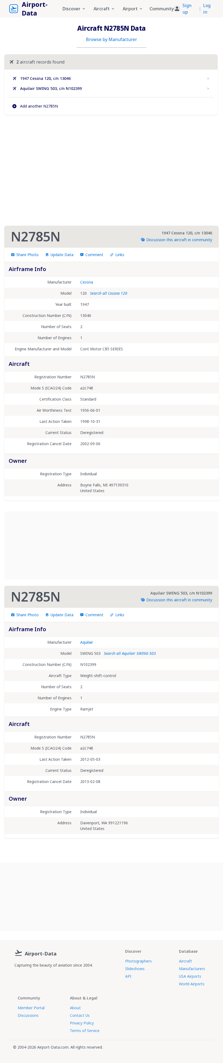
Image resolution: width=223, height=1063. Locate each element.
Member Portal (31, 1007)
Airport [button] (130, 9)
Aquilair (86, 642)
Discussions (28, 1015)
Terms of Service (85, 1030)
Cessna (86, 282)
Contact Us (80, 1015)
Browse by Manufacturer (111, 39)
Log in (206, 8)
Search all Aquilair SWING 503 (130, 653)
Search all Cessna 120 (108, 293)
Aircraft (185, 961)
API (128, 976)
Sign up (186, 8)
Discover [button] (71, 9)
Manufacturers (192, 968)
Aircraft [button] (102, 9)
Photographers (138, 961)
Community (162, 9)
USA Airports (190, 976)
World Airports (192, 983)
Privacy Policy (82, 1023)
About (75, 1007)
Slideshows (135, 968)
